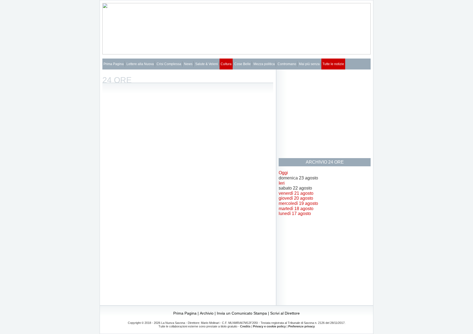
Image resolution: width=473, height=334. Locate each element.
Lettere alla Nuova (140, 64)
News (188, 64)
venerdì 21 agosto (296, 193)
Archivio (207, 313)
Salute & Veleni (206, 64)
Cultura (226, 64)
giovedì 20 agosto (296, 198)
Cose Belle (242, 64)
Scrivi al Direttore (285, 313)
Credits (245, 326)
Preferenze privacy (301, 326)
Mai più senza (309, 64)
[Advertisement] (325, 113)
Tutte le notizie (333, 64)
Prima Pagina (113, 64)
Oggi (283, 172)
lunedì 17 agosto (295, 213)
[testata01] (236, 53)
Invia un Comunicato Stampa (242, 313)
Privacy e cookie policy (269, 326)
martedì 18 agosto (296, 208)
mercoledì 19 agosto (298, 203)
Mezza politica (264, 64)
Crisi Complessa (169, 64)
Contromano (287, 64)
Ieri (282, 183)
